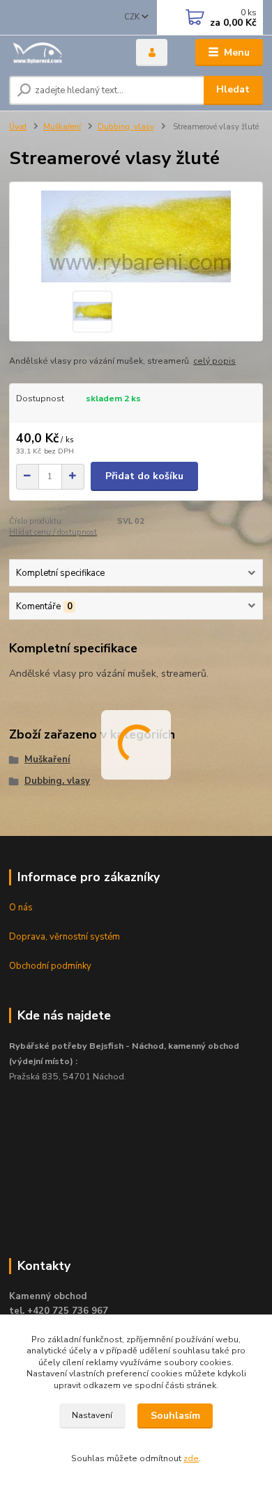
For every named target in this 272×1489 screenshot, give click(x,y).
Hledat (233, 89)
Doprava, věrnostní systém (64, 937)
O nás (21, 907)
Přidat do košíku (144, 476)
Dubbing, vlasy (126, 127)
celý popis (214, 361)
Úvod (18, 127)
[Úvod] (62, 52)
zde (191, 1458)
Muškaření (62, 127)
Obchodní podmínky (50, 966)
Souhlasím (175, 1415)
